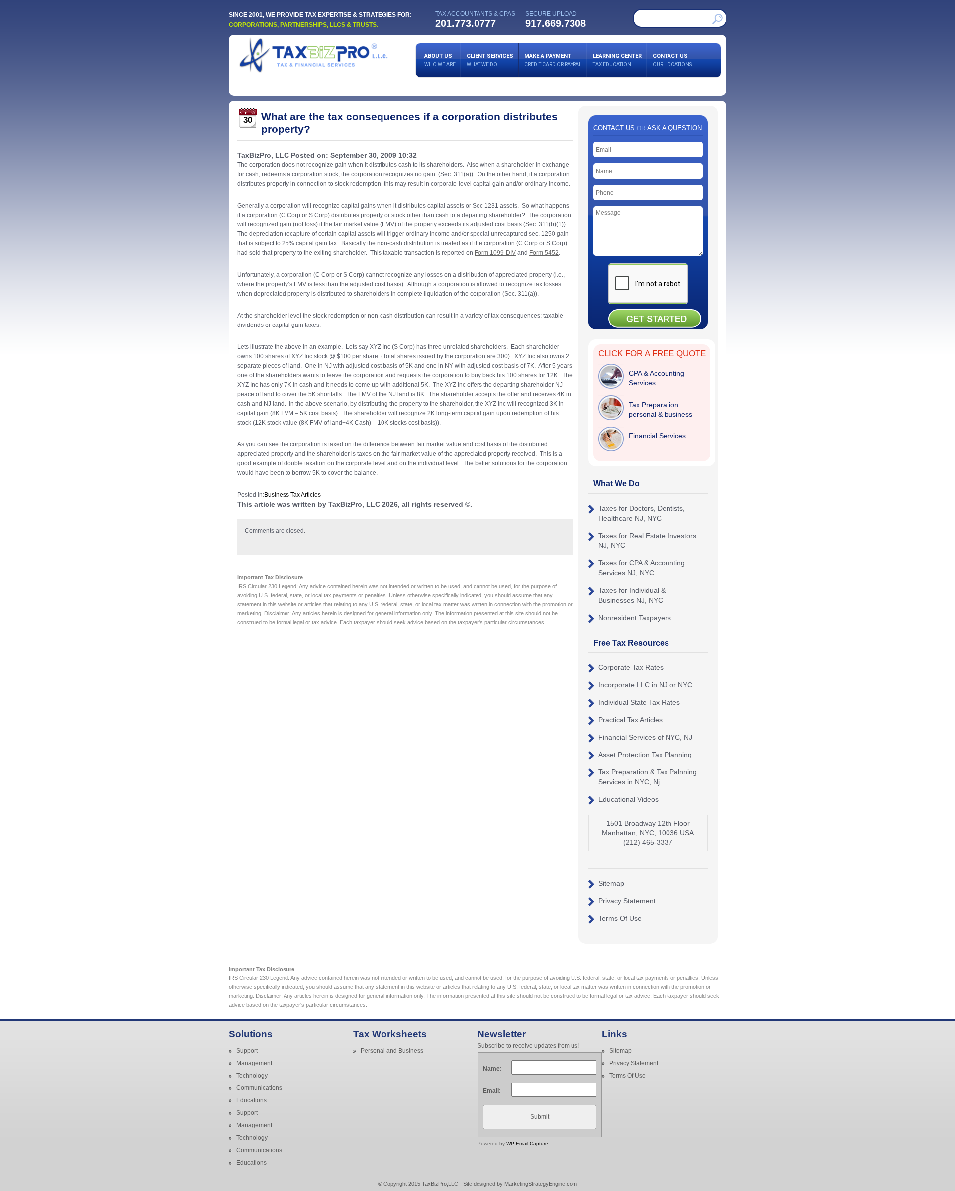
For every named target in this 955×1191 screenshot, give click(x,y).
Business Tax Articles (292, 494)
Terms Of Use (620, 918)
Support (247, 1050)
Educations (251, 1100)
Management (254, 1063)
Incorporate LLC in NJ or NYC (645, 685)
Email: (492, 1090)
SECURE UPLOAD (551, 13)
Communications (259, 1087)
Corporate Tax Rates (631, 667)
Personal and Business (392, 1050)
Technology (252, 1075)
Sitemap (611, 883)
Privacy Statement (627, 901)
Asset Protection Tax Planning (645, 754)
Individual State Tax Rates (639, 702)
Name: (492, 1068)
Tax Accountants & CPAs (475, 13)
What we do (490, 60)
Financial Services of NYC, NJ (645, 737)
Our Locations (672, 60)
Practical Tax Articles (630, 720)
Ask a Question (674, 128)
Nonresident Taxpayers (634, 618)
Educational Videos (628, 799)
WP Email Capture (527, 1143)
